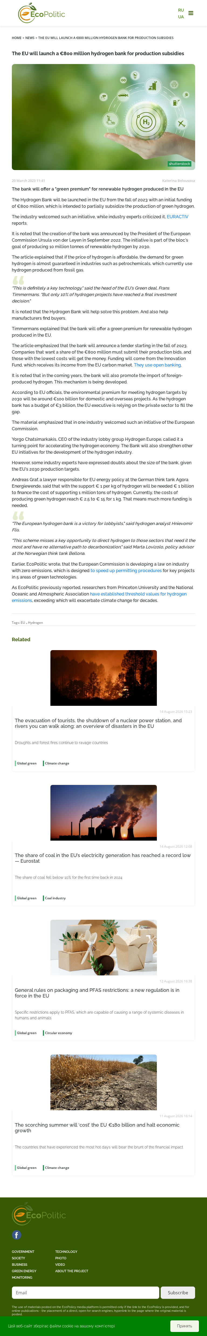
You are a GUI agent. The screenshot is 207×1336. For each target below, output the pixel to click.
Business (19, 1265)
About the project (71, 1271)
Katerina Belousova (178, 180)
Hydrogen (35, 622)
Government (23, 1252)
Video (60, 1265)
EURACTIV (177, 216)
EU (23, 622)
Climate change (57, 763)
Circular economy (58, 1033)
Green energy (24, 1271)
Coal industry (55, 898)
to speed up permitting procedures (126, 570)
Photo (60, 1258)
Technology (66, 1252)
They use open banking (157, 365)
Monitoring (22, 1277)
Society (18, 1258)
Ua (181, 16)
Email (21, 1293)
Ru (181, 10)
